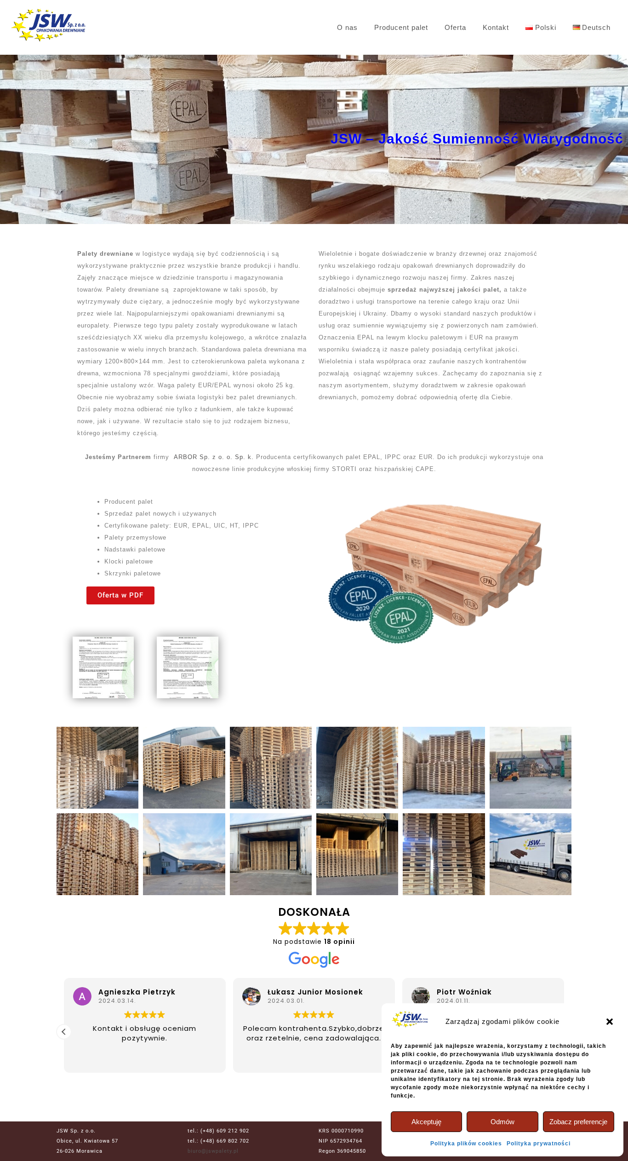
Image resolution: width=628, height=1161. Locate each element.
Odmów (502, 1122)
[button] (609, 1021)
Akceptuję (426, 1122)
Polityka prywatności (539, 1143)
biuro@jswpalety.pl (213, 1151)
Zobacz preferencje (578, 1122)
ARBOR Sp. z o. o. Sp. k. (214, 457)
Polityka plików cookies (466, 1143)
